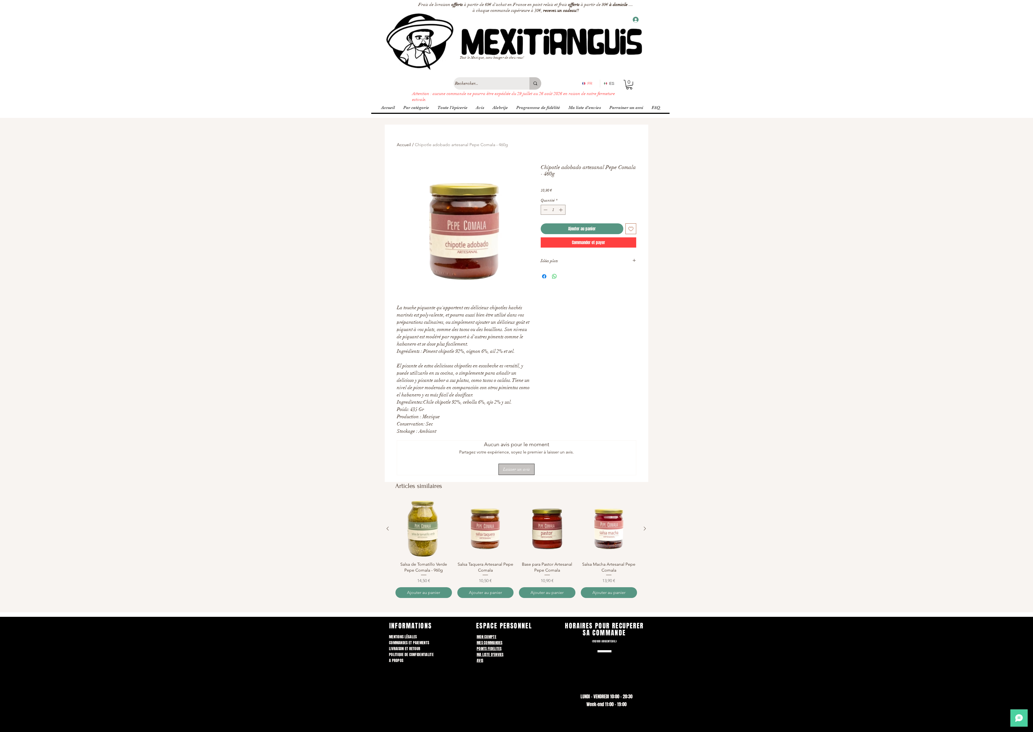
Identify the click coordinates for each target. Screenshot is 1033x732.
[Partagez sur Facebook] (544, 276)
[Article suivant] (645, 528)
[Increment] (561, 209)
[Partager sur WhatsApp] (554, 276)
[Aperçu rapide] (423, 529)
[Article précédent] (387, 528)
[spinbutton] (553, 209)
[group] (516, 549)
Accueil (404, 144)
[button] (629, 84)
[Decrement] (545, 209)
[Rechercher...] (535, 83)
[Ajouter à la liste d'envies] (630, 228)
